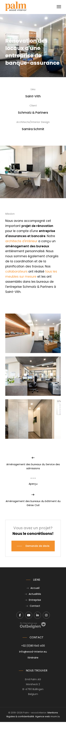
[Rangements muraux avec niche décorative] (33, 333)
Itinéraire (33, 657)
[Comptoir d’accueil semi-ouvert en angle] (33, 376)
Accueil (34, 588)
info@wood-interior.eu (33, 651)
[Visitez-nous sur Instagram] (46, 615)
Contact (35, 606)
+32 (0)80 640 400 (33, 645)
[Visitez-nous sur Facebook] (19, 615)
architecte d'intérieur (21, 241)
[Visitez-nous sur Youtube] (28, 615)
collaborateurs (16, 271)
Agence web (42, 716)
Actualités (35, 594)
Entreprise (35, 600)
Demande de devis (37, 546)
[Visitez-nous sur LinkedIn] (37, 615)
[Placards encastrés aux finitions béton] (33, 419)
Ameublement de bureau (21, 33)
